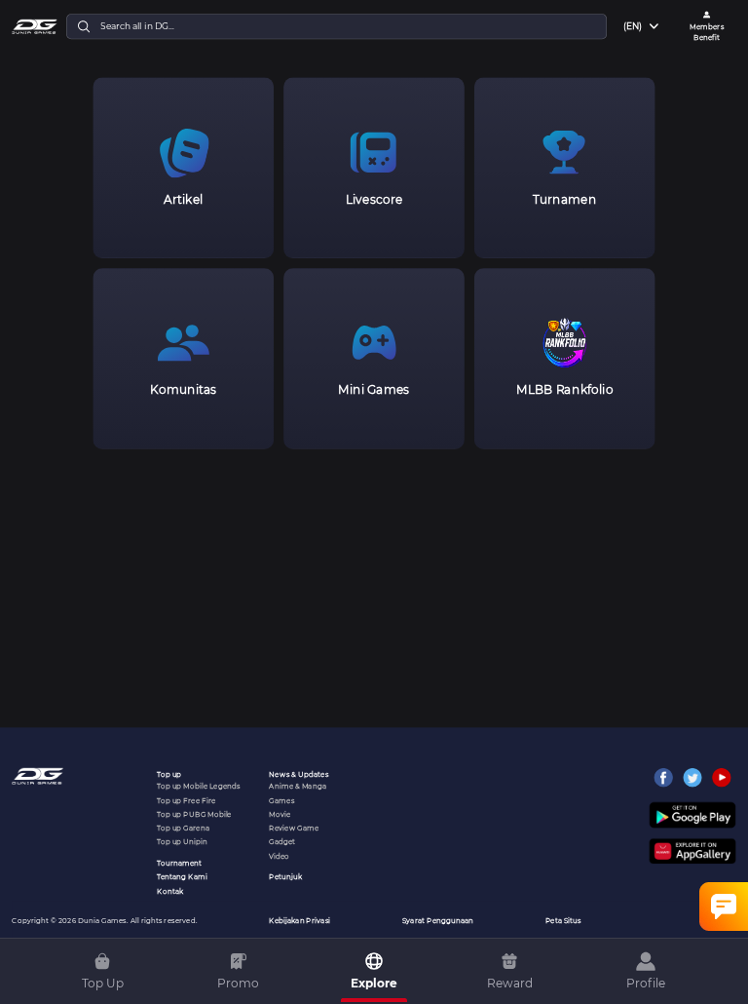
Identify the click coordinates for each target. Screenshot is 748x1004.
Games (281, 799)
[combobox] (642, 26)
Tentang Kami (182, 876)
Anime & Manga (297, 786)
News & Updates (298, 774)
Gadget (282, 841)
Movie (279, 814)
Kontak (170, 890)
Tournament (179, 863)
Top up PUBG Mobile (194, 814)
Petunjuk (285, 876)
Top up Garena (183, 828)
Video (279, 855)
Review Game (293, 828)
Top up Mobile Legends (198, 786)
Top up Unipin (182, 841)
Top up (169, 774)
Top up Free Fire (186, 799)
